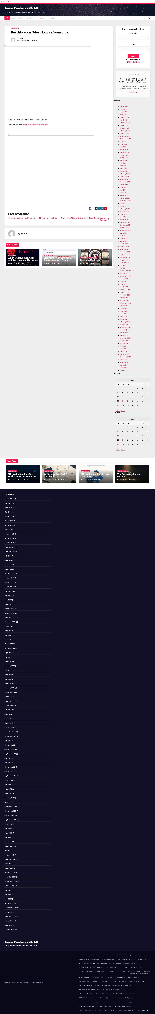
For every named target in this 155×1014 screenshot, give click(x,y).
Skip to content (5, 1)
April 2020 (123, 168)
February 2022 (125, 131)
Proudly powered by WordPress (13, 982)
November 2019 (125, 182)
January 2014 (124, 246)
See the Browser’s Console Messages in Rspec (131, 981)
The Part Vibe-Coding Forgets (128, 475)
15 (127, 397)
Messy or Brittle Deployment (86, 1006)
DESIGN (53, 18)
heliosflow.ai (133, 92)
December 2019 (125, 179)
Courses (41, 18)
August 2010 (124, 279)
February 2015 (125, 222)
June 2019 (123, 187)
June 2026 (123, 112)
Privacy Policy (138, 967)
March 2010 (124, 287)
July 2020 (123, 163)
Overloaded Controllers (85, 985)
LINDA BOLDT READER (112, 967)
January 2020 (124, 176)
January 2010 (124, 292)
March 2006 (124, 333)
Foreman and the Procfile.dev (108, 981)
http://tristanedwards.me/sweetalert (36, 125)
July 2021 (123, 141)
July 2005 (123, 346)
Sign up (133, 56)
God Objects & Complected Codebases (124, 993)
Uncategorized (12, 471)
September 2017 (125, 201)
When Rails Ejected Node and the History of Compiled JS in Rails (22, 260)
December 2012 (125, 249)
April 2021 (123, 147)
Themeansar (39, 982)
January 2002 (124, 370)
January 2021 (124, 155)
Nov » (123, 411)
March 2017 (124, 206)
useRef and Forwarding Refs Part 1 (88, 981)
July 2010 (123, 281)
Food (149, 955)
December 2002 (125, 362)
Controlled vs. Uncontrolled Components (119, 1006)
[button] (149, 18)
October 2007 (124, 324)
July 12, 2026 (123, 479)
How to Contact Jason (115, 963)
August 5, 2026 (87, 479)
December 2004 (125, 357)
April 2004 (123, 359)
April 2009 (123, 316)
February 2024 (125, 123)
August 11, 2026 (51, 479)
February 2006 (125, 335)
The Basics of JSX (101, 1006)
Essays (30, 18)
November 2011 (125, 257)
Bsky (138, 62)
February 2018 (125, 198)
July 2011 (123, 265)
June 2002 (123, 368)
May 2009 (123, 314)
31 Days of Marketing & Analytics (95, 955)
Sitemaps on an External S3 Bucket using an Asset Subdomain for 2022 (58, 260)
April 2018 (123, 193)
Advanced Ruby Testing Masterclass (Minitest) (92, 977)
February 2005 (125, 354)
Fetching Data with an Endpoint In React (110, 1010)
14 (123, 397)
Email (133, 44)
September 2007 (125, 327)
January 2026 (124, 117)
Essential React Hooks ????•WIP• (88, 1010)
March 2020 (124, 171)
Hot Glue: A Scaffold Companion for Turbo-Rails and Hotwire (129, 959)
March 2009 (124, 319)
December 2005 (125, 338)
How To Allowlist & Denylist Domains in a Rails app (93, 963)
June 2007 (123, 330)
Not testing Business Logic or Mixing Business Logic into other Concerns (99, 989)
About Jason (17, 18)
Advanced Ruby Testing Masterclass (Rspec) (119, 977)
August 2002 (124, 365)
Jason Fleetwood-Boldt (21, 8)
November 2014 (125, 225)
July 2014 (123, 236)
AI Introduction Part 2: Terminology (55, 475)
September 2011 (125, 263)
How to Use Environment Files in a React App (136, 1010)
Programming (15, 28)
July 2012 (123, 254)
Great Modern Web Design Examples (89, 959)
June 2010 (123, 284)
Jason (21, 38)
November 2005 (125, 341)
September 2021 (125, 139)
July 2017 (123, 203)
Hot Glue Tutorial (106, 959)
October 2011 (124, 260)
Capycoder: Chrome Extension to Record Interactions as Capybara (84, 219)
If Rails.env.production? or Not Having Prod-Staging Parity (95, 993)
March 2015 (124, 219)
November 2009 (125, 298)
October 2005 (124, 343)
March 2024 (124, 120)
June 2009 (123, 311)
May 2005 (123, 349)
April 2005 (123, 351)
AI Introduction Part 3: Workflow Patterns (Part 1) (22, 475)
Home (80, 955)
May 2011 (123, 268)
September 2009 (125, 303)
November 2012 (125, 252)
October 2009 (124, 300)
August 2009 (124, 306)
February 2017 (125, 209)
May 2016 (123, 217)
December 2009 (125, 295)
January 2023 (124, 125)
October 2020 (124, 158)
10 (137, 392)
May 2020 (123, 166)
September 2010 (125, 276)
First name (133, 33)
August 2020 (124, 160)
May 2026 (123, 114)
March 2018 (124, 195)
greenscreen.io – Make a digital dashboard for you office (33, 218)
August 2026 (124, 106)
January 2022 (124, 133)
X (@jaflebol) (131, 62)
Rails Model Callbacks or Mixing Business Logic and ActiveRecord (112, 985)
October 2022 (124, 128)
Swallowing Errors (128, 998)
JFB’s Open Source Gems (130, 963)
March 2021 (124, 149)
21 (122, 401)
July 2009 (123, 308)
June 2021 (123, 144)
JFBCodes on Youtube (85, 967)
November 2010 (125, 271)
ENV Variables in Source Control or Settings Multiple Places (119, 1002)
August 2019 (124, 184)
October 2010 (124, 273)
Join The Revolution (98, 967)
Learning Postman (90, 260)
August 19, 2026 (15, 479)
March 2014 (124, 244)
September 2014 (125, 230)
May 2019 (123, 190)
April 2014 (123, 241)
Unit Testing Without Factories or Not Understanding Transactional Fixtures (100, 998)
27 (118, 405)
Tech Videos (93, 257)
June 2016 (123, 214)
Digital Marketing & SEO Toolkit (137, 955)
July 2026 (123, 109)
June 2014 (123, 238)
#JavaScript (34, 40)
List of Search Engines (126, 967)
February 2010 (125, 289)
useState (136, 977)
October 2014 (124, 228)
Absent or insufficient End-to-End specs (90, 1002)
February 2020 (125, 174)
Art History (118, 955)
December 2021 (125, 136)
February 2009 (125, 322)
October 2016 (124, 211)
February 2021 (125, 152)
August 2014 (124, 233)
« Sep (118, 411)
